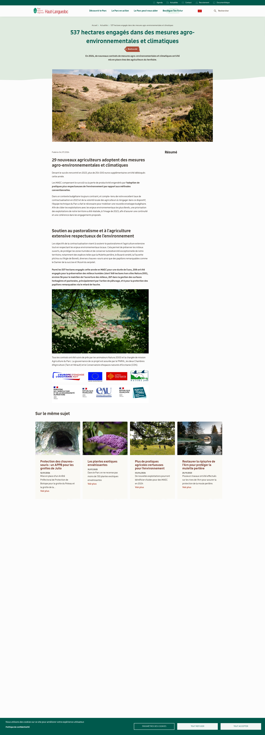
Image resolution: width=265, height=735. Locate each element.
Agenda (160, 3)
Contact (188, 3)
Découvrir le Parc (98, 11)
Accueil (94, 25)
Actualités (174, 3)
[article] (57, 460)
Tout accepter (241, 726)
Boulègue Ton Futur (173, 11)
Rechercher (223, 11)
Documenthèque (223, 3)
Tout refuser (197, 726)
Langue (200, 11)
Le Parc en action (120, 11)
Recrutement (204, 3)
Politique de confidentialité (18, 727)
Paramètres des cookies (154, 726)
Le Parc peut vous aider (146, 11)
